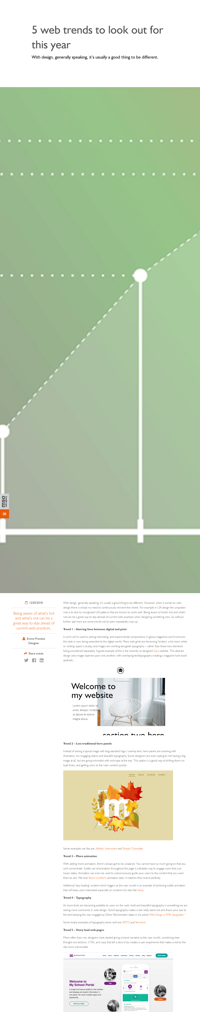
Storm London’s (97, 877)
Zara (156, 651)
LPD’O (126, 922)
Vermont (140, 922)
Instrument (111, 848)
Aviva (140, 890)
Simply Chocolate (133, 848)
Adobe (100, 848)
